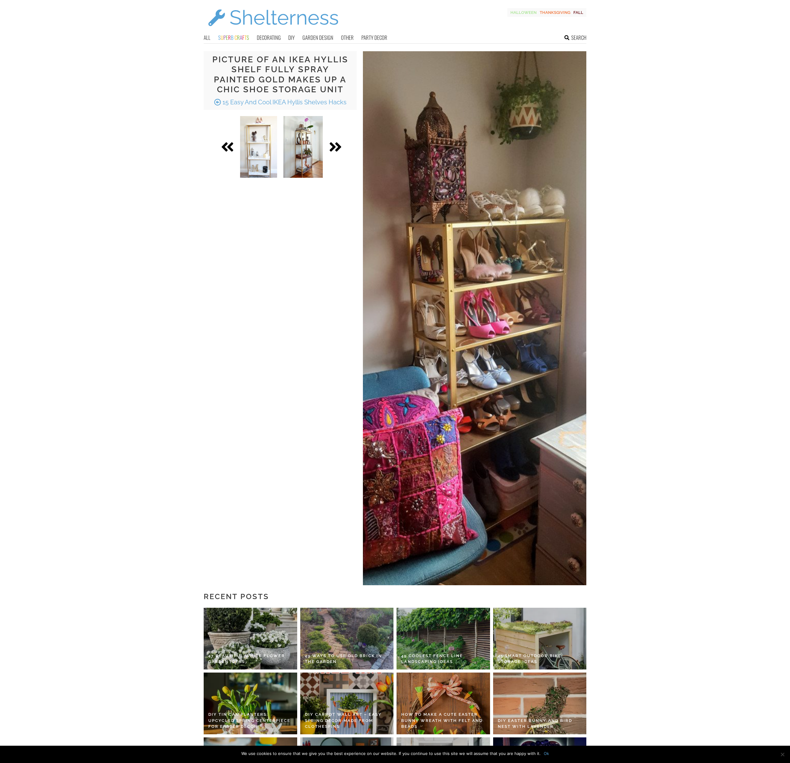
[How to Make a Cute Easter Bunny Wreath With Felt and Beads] (443, 703)
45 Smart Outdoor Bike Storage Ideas (529, 658)
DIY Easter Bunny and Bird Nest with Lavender (535, 723)
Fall (578, 12)
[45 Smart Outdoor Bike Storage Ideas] (540, 638)
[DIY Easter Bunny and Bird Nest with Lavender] (540, 703)
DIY (291, 37)
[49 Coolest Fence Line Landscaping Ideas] (443, 638)
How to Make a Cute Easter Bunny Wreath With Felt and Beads (442, 720)
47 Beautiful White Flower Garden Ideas (246, 658)
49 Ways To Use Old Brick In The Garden (343, 658)
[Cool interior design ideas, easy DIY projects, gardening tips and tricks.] (273, 30)
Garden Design (317, 37)
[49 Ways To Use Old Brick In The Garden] (347, 638)
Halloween (523, 12)
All (207, 37)
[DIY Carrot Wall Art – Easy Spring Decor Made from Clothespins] (347, 703)
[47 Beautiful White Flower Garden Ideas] (250, 638)
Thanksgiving (555, 12)
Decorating (269, 37)
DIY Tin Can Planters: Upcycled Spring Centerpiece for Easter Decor (249, 720)
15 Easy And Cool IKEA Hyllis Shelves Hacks (284, 102)
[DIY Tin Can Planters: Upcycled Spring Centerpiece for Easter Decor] (250, 703)
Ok (546, 753)
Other (347, 37)
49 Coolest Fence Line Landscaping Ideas (432, 658)
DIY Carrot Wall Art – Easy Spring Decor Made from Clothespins (343, 720)
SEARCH (578, 37)
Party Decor (374, 37)
